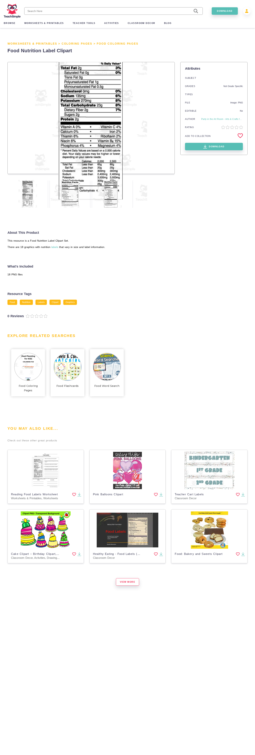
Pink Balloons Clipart (108, 494)
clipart (55, 302)
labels (54, 247)
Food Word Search (106, 386)
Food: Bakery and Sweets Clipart (199, 553)
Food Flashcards (67, 386)
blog (168, 23)
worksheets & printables (44, 23)
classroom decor (141, 23)
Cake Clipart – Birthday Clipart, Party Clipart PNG (47, 553)
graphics (70, 302)
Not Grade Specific (233, 86)
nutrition (26, 302)
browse (9, 23)
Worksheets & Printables (32, 43)
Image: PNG (236, 102)
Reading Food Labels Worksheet (34, 494)
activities (111, 23)
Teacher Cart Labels (189, 494)
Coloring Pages (77, 43)
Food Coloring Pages (117, 43)
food (12, 302)
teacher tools (84, 23)
